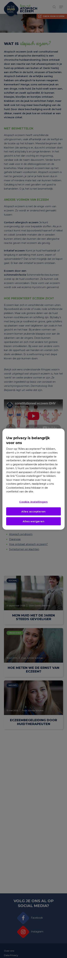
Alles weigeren (33, 521)
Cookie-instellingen (33, 501)
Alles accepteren (33, 511)
